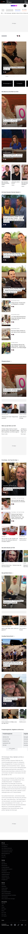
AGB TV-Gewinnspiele (6, 893)
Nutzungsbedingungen (6, 891)
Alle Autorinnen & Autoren (7, 850)
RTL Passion (4, 916)
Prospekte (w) (4, 879)
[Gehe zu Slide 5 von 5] (21, 76)
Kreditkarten (4, 870)
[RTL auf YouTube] (22, 925)
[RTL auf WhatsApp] (25, 925)
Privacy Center (5, 888)
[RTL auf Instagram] (15, 925)
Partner (3, 860)
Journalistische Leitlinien (7, 851)
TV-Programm (19, 83)
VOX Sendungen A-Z (7, 83)
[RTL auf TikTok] (18, 925)
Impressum (4, 886)
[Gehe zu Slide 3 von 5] (14, 76)
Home (3, 920)
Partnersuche (4, 865)
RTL (2, 13)
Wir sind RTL (4, 901)
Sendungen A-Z (5, 844)
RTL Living (4, 914)
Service (3, 882)
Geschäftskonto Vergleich (7, 869)
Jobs (3, 905)
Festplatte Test (6, 741)
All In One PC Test (6, 739)
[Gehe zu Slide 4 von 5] (17, 76)
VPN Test (4, 745)
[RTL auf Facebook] (11, 925)
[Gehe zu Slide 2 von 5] (10, 76)
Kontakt (3, 884)
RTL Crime (4, 912)
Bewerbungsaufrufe (6, 853)
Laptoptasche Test (6, 743)
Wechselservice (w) (6, 872)
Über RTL (3, 903)
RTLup (3, 910)
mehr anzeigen (12, 748)
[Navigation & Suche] (25, 5)
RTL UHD (3, 855)
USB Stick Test (6, 737)
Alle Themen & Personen (7, 848)
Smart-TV (4, 857)
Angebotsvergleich (6, 874)
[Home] (14, 5)
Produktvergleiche (5, 867)
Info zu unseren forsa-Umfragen (8, 898)
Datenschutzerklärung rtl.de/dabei (9, 895)
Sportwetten (4, 863)
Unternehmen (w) (5, 876)
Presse (3, 907)
